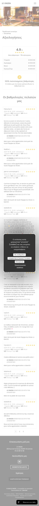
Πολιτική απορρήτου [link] (20, 265)
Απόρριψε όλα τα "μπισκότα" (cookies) (19, 258)
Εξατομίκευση (19, 262)
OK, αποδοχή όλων (19, 255)
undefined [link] (20, 267)
